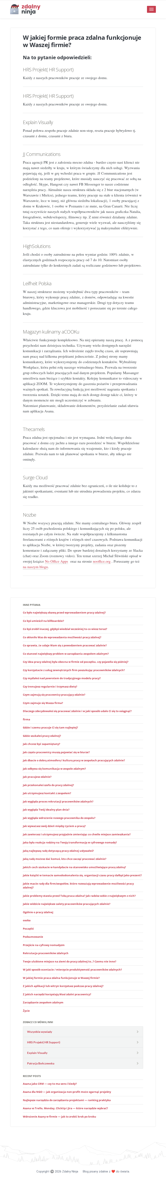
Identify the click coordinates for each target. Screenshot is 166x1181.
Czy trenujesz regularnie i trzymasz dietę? (50, 686)
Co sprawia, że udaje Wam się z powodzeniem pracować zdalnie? (65, 645)
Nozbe (29, 514)
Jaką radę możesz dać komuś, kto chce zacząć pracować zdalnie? (64, 859)
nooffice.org (102, 561)
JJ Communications (41, 154)
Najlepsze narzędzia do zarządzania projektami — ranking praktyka (67, 1100)
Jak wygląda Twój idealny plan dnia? (46, 809)
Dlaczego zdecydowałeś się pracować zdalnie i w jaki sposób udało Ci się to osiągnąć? (77, 711)
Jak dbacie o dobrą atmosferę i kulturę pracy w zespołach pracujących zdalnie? (74, 760)
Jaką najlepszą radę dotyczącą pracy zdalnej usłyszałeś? (58, 851)
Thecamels (34, 429)
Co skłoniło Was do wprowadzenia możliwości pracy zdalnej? (62, 637)
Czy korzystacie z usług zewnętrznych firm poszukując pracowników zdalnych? (74, 670)
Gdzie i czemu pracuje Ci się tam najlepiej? (50, 727)
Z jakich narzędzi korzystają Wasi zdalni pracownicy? (57, 994)
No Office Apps (56, 561)
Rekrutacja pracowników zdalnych (45, 953)
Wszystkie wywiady (39, 1031)
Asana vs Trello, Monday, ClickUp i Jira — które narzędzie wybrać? (65, 1108)
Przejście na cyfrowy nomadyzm (44, 945)
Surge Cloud (35, 477)
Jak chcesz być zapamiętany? (41, 744)
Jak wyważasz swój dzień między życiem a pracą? (54, 826)
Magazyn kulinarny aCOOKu (51, 331)
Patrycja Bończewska (40, 1063)
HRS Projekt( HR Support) (48, 69)
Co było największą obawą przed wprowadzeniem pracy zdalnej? (64, 612)
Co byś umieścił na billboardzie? (43, 621)
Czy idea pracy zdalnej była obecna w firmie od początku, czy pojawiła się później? (75, 662)
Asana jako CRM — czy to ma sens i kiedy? (50, 1084)
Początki (28, 928)
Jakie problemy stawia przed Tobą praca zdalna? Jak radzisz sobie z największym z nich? (79, 896)
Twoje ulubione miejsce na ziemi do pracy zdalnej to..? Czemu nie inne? (69, 961)
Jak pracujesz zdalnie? (37, 777)
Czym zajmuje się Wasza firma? (43, 703)
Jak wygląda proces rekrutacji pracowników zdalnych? (58, 801)
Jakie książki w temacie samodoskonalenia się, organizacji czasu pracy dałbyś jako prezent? (82, 875)
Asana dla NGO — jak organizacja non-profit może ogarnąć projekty (67, 1092)
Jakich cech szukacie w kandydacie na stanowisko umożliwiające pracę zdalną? (74, 867)
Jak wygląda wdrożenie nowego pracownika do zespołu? (59, 818)
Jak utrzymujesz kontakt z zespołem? (47, 793)
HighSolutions (36, 246)
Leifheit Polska (37, 283)
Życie (26, 1011)
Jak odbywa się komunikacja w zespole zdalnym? (54, 768)
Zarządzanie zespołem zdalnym (43, 1002)
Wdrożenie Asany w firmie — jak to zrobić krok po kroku (59, 1116)
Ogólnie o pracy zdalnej (38, 912)
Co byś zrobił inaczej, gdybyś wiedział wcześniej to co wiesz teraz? (65, 629)
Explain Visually (38, 122)
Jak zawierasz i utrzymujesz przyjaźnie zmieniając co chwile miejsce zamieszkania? (77, 834)
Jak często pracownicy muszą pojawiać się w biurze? (56, 752)
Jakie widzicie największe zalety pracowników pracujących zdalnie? (66, 904)
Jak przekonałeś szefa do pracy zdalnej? (48, 785)
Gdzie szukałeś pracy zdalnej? (42, 736)
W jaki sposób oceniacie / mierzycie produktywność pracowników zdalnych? (72, 969)
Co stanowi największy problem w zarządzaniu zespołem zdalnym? (66, 653)
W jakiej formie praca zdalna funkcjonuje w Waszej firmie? (61, 978)
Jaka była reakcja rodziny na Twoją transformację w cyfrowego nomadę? (70, 842)
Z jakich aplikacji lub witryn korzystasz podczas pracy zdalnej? (63, 986)
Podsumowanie (33, 937)
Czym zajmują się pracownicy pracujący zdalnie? (54, 694)
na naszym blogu (35, 566)
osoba (27, 920)
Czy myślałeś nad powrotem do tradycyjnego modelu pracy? (62, 678)
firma (26, 719)
